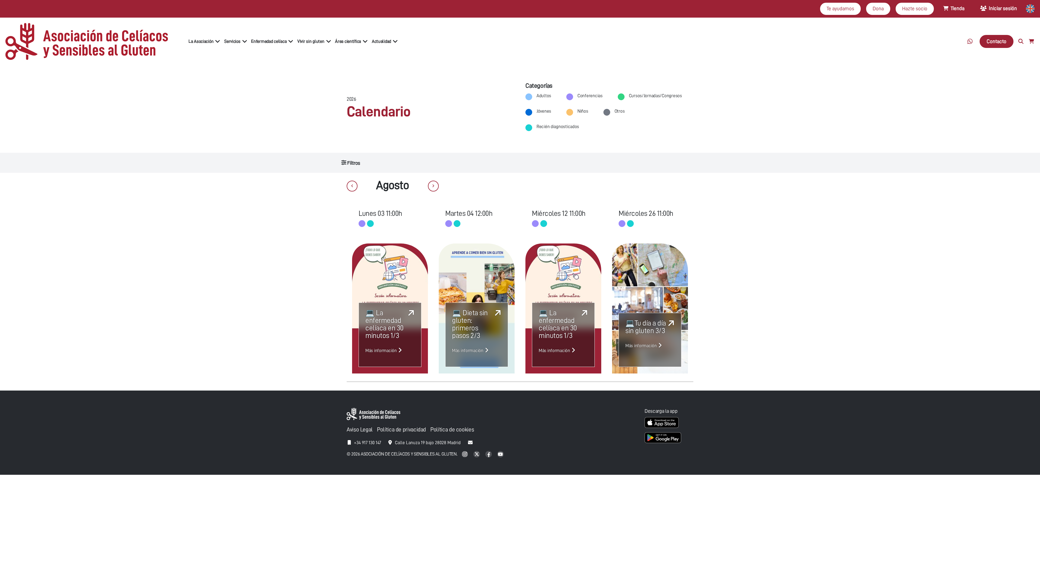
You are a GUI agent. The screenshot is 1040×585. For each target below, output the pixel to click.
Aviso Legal (360, 430)
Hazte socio (914, 8)
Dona (878, 8)
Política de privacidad (401, 430)
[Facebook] (489, 454)
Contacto (996, 41)
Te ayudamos (840, 8)
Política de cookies (452, 430)
